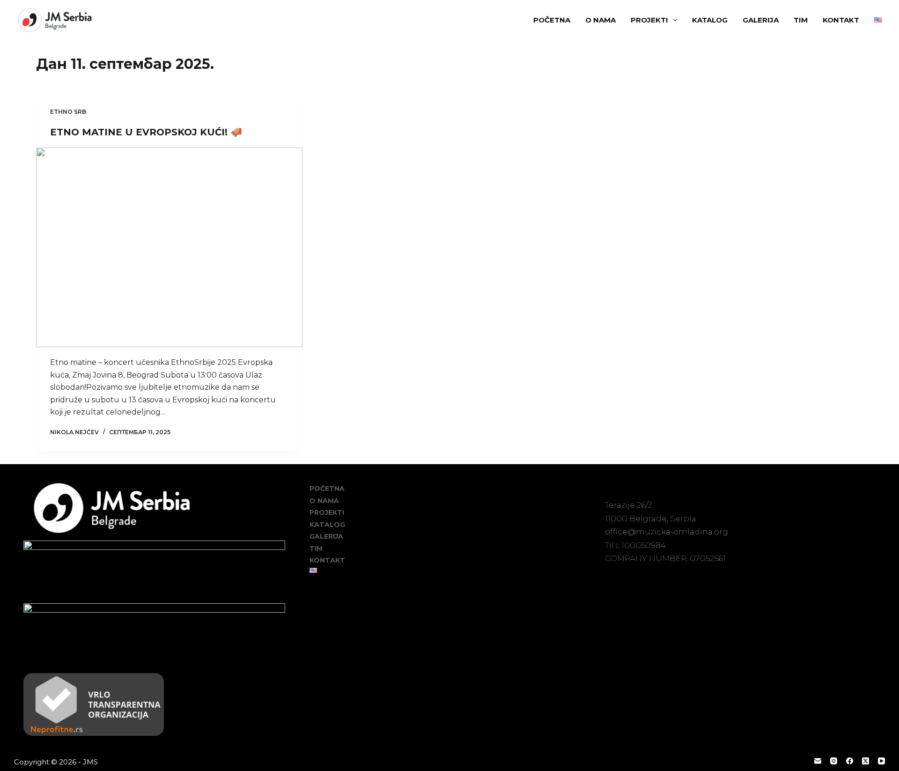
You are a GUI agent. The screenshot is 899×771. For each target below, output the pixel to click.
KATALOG (710, 19)
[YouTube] (881, 760)
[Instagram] (833, 760)
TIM (801, 19)
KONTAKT (841, 19)
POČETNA (551, 19)
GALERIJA (761, 19)
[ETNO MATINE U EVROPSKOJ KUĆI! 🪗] (169, 248)
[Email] (817, 760)
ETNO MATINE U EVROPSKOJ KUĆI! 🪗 (146, 132)
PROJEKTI (649, 19)
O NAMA (600, 19)
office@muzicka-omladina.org (666, 531)
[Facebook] (849, 760)
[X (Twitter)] (865, 760)
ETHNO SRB (68, 111)
